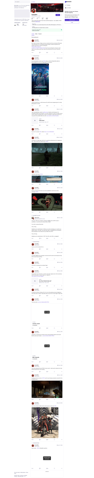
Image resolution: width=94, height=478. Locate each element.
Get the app (22, 475)
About (19, 472)
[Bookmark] (54, 52)
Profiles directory (22, 472)
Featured (39, 33)
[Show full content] (61, 24)
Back (34, 1)
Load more (47, 471)
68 (32, 18)
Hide (47, 64)
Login (72, 22)
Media (36, 33)
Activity (33, 33)
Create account (72, 19)
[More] (61, 52)
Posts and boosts (35, 37)
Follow (58, 14)
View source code (20, 476)
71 (37, 18)
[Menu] (61, 15)
